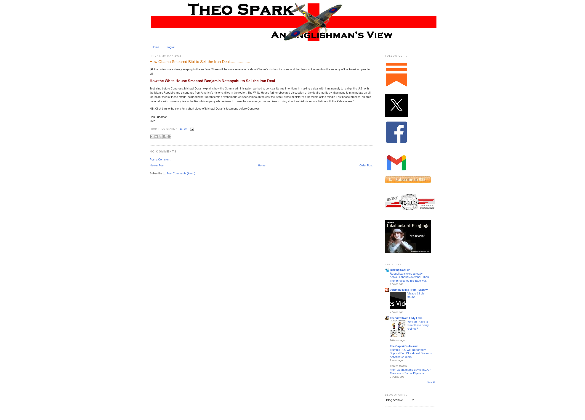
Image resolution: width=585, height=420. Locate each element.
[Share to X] (160, 136)
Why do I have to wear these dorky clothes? (418, 325)
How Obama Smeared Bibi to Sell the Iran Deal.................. (200, 61)
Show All (431, 382)
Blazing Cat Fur (400, 270)
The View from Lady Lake (406, 318)
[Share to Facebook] (164, 136)
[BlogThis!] (156, 136)
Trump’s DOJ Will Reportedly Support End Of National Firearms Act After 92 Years (411, 353)
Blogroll (170, 47)
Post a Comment (160, 159)
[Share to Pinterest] (169, 136)
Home (155, 47)
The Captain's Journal (404, 346)
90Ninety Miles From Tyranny (409, 289)
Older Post (365, 165)
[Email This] (151, 136)
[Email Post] (191, 129)
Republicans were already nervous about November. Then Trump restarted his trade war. (409, 277)
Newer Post (157, 165)
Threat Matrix (398, 366)
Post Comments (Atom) (181, 173)
